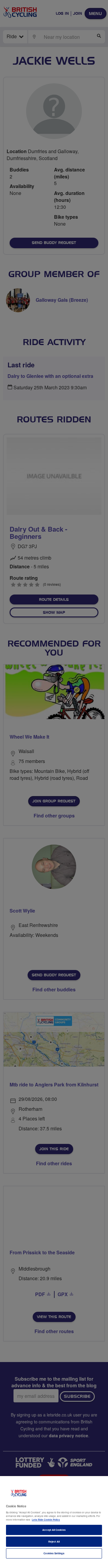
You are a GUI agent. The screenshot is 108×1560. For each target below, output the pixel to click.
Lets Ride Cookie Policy (46, 1519)
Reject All (54, 1541)
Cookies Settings (54, 1553)
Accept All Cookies (53, 1529)
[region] (54, 1518)
